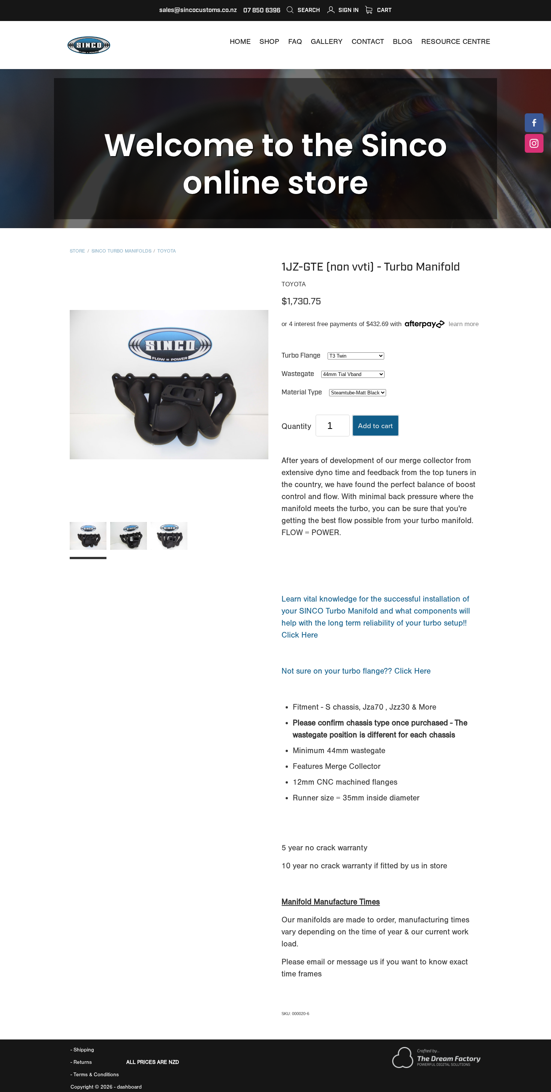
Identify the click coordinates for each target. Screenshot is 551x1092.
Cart (384, 10)
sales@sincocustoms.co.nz (198, 10)
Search (308, 10)
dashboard (129, 1087)
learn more (464, 324)
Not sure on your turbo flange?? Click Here (356, 670)
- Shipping (82, 1050)
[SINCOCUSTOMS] (534, 122)
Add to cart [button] (375, 425)
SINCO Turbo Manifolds (121, 251)
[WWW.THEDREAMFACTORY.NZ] (436, 1066)
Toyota (166, 251)
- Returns (81, 1062)
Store (77, 251)
